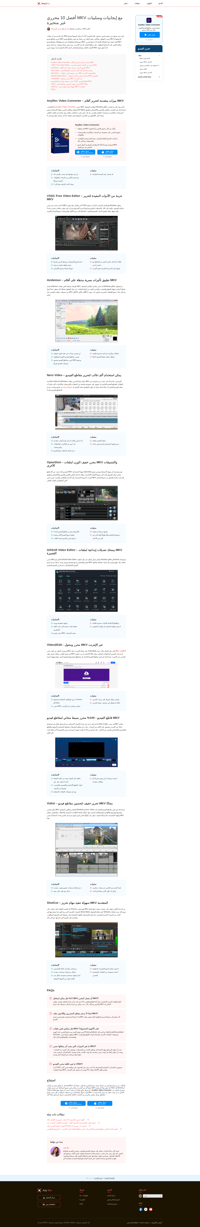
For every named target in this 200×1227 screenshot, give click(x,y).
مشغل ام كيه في (66, 387)
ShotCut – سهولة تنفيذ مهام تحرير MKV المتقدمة (68, 87)
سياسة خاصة (144, 1222)
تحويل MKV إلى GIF (146, 72)
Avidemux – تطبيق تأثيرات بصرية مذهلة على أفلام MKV (70, 68)
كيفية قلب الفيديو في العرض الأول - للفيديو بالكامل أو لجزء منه (71, 1123)
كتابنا (81, 1204)
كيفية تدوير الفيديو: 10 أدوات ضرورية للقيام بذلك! (66, 1120)
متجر (126, 3)
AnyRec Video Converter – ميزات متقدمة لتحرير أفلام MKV (72, 62)
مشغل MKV (143, 69)
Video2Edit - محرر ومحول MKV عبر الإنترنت (66, 78)
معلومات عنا (84, 1195)
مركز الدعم (111, 1195)
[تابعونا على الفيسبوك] (141, 1209)
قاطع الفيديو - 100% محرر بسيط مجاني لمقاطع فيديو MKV (71, 81)
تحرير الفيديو (57, 29)
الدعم (160, 3)
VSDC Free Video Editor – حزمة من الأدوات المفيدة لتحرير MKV (74, 65)
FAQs (53, 89)
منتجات (137, 3)
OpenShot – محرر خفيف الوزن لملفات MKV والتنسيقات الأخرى (73, 73)
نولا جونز (66, 29)
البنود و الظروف (156, 1222)
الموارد (149, 3)
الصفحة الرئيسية (109, 1178)
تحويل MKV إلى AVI (146, 62)
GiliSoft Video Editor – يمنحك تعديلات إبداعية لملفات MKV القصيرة (74, 76)
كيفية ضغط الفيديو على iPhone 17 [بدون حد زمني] (66, 1126)
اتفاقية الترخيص (132, 1222)
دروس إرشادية (112, 1204)
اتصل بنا (82, 1200)
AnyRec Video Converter (65, 107)
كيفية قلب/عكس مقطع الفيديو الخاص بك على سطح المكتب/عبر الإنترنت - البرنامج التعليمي (82, 1129)
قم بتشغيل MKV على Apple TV (149, 65)
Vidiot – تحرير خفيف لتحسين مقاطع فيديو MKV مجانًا (69, 84)
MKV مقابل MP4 (145, 58)
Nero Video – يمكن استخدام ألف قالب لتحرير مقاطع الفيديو (71, 70)
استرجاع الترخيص (113, 1200)
